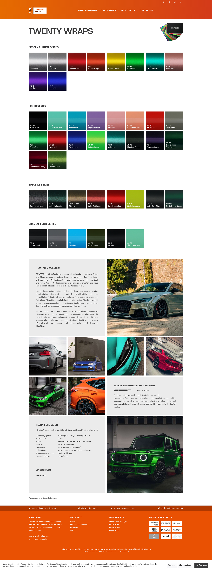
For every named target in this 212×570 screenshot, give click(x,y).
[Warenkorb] (180, 2)
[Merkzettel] (175, 2)
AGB (71, 530)
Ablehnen (171, 565)
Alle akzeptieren (185, 565)
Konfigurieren (201, 565)
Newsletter (114, 524)
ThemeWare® (124, 552)
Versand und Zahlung (78, 524)
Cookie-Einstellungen (118, 522)
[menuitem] (180, 2)
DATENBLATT (41, 475)
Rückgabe (74, 527)
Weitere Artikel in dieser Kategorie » (43, 498)
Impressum (114, 530)
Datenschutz (115, 527)
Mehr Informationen (131, 566)
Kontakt (73, 522)
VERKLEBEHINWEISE (43, 470)
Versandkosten (103, 549)
